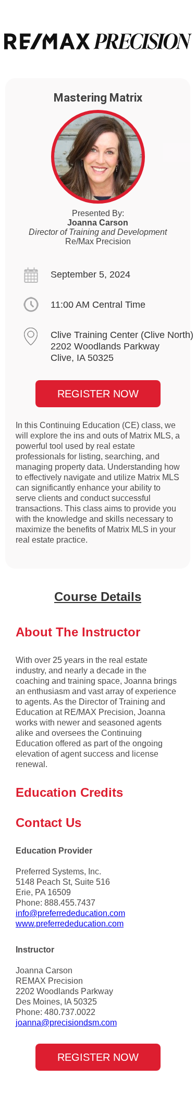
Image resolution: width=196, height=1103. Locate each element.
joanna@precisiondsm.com (66, 1022)
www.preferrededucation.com (70, 923)
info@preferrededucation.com (70, 913)
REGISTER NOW (98, 393)
